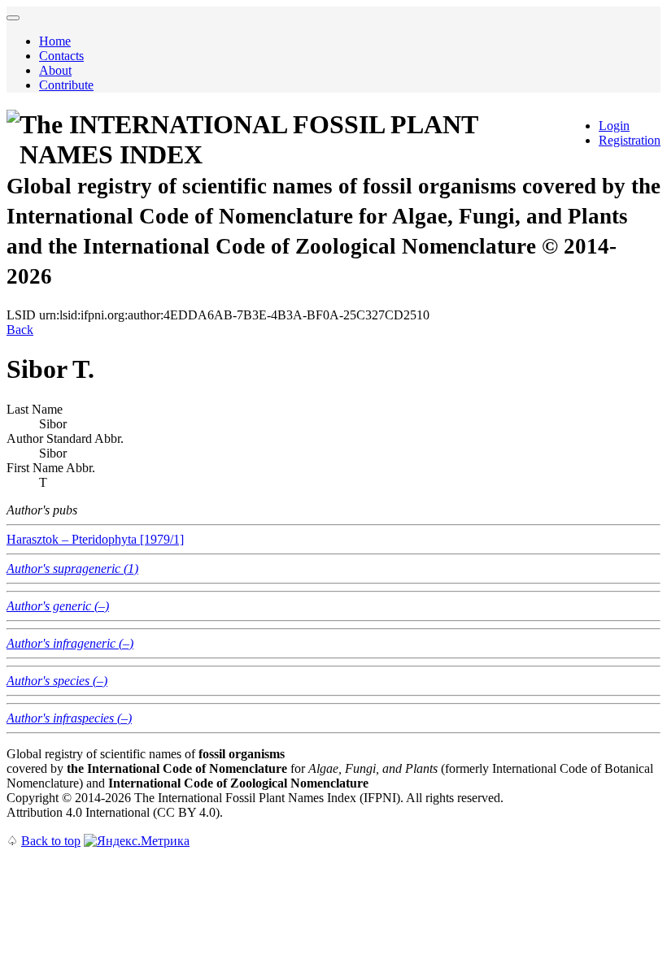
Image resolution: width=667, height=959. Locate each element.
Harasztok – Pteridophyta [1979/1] (95, 539)
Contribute (66, 85)
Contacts (61, 56)
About (55, 70)
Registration (629, 140)
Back (20, 329)
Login (614, 125)
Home (55, 41)
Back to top (51, 841)
